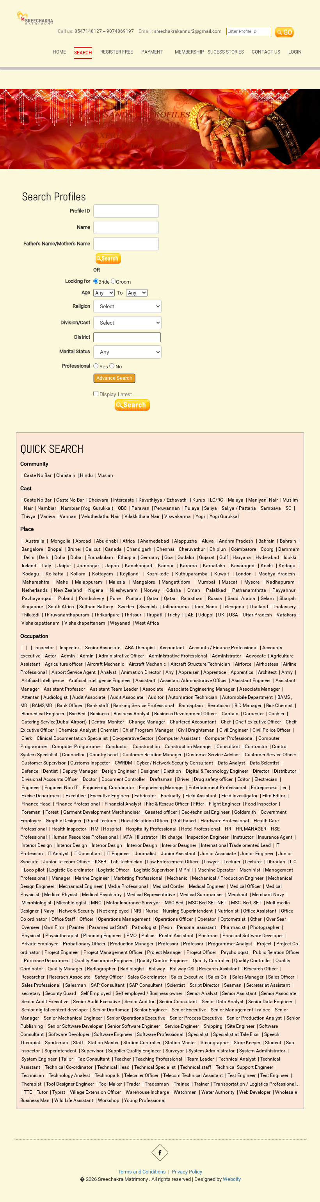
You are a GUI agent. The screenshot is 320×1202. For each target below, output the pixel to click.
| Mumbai (203, 582)
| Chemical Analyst (75, 730)
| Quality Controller (209, 960)
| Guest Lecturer (99, 820)
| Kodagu (284, 565)
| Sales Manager (246, 977)
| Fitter (197, 804)
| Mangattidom (174, 582)
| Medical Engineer (205, 886)
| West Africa (145, 623)
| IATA (125, 837)
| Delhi (27, 557)
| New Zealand (65, 590)
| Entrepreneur (262, 787)
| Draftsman (159, 779)
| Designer (148, 771)
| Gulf (222, 557)
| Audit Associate (87, 697)
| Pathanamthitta (247, 590)
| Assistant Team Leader (112, 689)
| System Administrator (210, 1051)
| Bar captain (189, 705)
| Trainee (179, 1084)
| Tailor (65, 1059)
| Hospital (110, 829)
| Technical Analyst (235, 1059)
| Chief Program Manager (146, 730)
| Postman (206, 935)
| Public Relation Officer (274, 952)
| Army (285, 672)
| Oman (191, 590)
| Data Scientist (262, 763)
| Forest (50, 812)
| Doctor (88, 779)
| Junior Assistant (176, 853)
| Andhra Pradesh (234, 541)
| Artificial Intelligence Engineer (98, 680)
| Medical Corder (167, 886)
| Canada (111, 549)
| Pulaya (190, 508)
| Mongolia (58, 541)
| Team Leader (198, 1059)
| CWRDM (121, 763)
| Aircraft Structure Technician (198, 664)
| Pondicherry (89, 598)
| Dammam (287, 549)
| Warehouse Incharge (145, 1092)
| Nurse (150, 911)
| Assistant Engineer (249, 680)
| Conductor (115, 746)
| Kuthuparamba (189, 574)
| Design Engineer (117, 771)
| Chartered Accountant (191, 722)
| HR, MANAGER (249, 829)
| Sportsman (54, 1042)
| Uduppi (204, 615)
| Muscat (227, 582)
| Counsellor (72, 754)
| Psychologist (232, 952)
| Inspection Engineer (205, 837)
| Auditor (154, 697)
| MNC (94, 903)
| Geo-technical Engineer (203, 812)
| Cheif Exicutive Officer (256, 722)
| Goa (167, 557)
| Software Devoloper (67, 1034)
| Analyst (106, 672)
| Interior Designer (177, 845)
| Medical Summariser (199, 894)
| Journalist (143, 853)
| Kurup (197, 500)
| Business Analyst (129, 713)
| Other (254, 919)
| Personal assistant (194, 927)
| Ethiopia (124, 557)
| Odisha (171, 590)
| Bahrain (265, 541)
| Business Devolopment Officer (184, 713)
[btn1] (108, 258)
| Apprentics (240, 672)
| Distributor (283, 771)
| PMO (130, 935)
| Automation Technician (191, 697)
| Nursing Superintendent (186, 911)
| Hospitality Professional (149, 829)
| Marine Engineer (90, 878)
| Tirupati (152, 615)
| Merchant (235, 894)
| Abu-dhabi (104, 541)
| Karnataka (212, 565)
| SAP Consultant (105, 985)
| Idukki (288, 557)
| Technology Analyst (67, 1075)
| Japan (110, 565)
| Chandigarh (137, 549)
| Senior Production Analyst (252, 1018)
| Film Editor (272, 795)
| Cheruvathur (190, 549)
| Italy (44, 565)
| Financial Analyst (121, 804)
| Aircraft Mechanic (104, 664)
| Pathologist (142, 927)
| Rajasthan (190, 598)
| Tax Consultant (92, 1059)
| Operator (205, 919)
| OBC (120, 508)
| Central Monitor (106, 722)
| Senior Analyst (200, 993)
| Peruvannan (165, 508)
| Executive (73, 795)
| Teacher (121, 1059)
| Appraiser (187, 672)
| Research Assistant (217, 969)
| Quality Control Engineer (160, 960)
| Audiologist (54, 697)
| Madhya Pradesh (274, 574)
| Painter (75, 927)
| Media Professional (126, 886)
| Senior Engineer (149, 1010)
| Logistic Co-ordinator (69, 870)
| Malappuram (86, 582)
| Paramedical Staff (106, 927)
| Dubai (75, 557)
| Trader (131, 1084)
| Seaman (231, 985)
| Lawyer (210, 861)
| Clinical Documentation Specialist (70, 738)
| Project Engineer (60, 952)
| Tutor (40, 1092)
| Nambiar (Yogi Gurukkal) (85, 508)
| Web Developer (253, 1092)
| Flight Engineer (222, 804)
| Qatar (150, 598)
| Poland (63, 598)
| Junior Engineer (255, 853)
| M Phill (184, 870)
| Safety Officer (107, 977)
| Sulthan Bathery (94, 606)
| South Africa (59, 606)
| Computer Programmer (74, 746)
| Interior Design (70, 845)
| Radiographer (100, 969)
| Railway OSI (180, 969)
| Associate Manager (258, 689)
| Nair (26, 508)
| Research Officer (259, 969)
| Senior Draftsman (109, 1010)
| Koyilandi (127, 574)
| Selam (265, 598)
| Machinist (248, 870)
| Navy (47, 911)
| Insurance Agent (273, 837)
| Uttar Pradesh (255, 615)
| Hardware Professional (223, 820)
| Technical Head (112, 1067)
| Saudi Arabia (239, 598)
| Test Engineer (240, 1075)
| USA (232, 615)
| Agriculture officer (61, 664)
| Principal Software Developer (251, 935)
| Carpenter (252, 713)
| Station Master (102, 1042)
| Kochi (264, 565)
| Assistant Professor (62, 689)
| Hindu (84, 475)
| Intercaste (122, 500)
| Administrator (224, 656)
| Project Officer (199, 952)
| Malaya (234, 500)
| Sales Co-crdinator (145, 977)
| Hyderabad (265, 557)
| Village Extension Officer (93, 1092)
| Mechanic (175, 878)
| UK (219, 615)
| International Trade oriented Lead (234, 845)
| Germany (148, 557)
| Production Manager (130, 944)
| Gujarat (205, 557)
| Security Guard (59, 993)
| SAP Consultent (144, 985)
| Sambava (269, 508)
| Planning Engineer (101, 935)
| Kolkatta (52, 574)
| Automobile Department (246, 697)
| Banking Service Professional (142, 705)
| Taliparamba (173, 606)
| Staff (76, 1042)
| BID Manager (246, 705)
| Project (262, 944)
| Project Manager (163, 952)
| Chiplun (216, 549)
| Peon (165, 927)
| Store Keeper (245, 1042)
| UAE (187, 615)
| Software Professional (158, 1034)
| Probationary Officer (82, 944)
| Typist (57, 1092)
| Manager (59, 878)
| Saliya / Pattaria (237, 508)
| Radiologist (130, 969)
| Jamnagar (86, 565)
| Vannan (66, 516)
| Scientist (174, 985)
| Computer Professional (227, 738)
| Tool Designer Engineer (68, 1084)
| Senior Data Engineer (268, 1001)
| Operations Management (122, 919)
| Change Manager (145, 722)
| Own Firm (52, 927)
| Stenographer (213, 1042)
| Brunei (72, 549)
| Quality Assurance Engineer (101, 960)
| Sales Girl (216, 977)
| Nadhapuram (278, 582)
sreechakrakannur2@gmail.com (188, 31)
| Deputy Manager (78, 771)
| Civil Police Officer (269, 730)
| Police (146, 935)
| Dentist (48, 771)
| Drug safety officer (211, 779)
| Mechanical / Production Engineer (225, 878)
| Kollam (75, 574)
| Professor (166, 944)
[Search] (284, 31)
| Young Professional (143, 1100)
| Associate (151, 689)
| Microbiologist (69, 903)
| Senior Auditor (138, 1001)
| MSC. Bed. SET (244, 903)
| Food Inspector (259, 804)
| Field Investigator (238, 795)
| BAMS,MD (40, 705)
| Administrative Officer (119, 656)
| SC (287, 508)
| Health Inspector (67, 829)
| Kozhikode (155, 574)
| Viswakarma (176, 516)
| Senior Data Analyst (221, 1001)
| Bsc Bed (75, 713)
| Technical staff (194, 1067)
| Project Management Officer (111, 952)
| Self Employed (94, 993)
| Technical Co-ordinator (66, 1067)
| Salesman (74, 985)
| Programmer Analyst (228, 944)
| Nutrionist (226, 911)
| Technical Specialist (153, 1067)
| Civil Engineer (232, 730)
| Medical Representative (149, 894)
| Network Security (74, 911)
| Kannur (164, 565)
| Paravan (138, 508)
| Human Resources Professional (83, 837)
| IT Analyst (56, 853)
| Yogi (198, 516)
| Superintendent (58, 1051)
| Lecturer (230, 861)
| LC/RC (214, 500)
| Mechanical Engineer (79, 886)
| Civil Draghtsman (194, 730)
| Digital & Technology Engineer (215, 771)
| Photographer (263, 927)
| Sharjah (286, 598)
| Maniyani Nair (261, 500)
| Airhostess (265, 664)
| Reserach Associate (68, 977)
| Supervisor (90, 1051)
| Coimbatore (241, 549)
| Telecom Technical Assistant (191, 1075)
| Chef (224, 722)
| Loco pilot (32, 870)
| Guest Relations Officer (143, 820)
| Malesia (115, 582)
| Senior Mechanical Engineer (71, 1018)
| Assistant (143, 680)
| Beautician (217, 705)
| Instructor (241, 837)
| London (241, 574)
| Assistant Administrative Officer (191, 680)
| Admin (66, 656)
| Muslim (103, 475)
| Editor (242, 779)
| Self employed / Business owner (147, 993)
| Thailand (256, 606)
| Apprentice (213, 672)
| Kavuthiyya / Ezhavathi (161, 500)
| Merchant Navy (266, 894)
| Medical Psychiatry (100, 894)
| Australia (32, 541)
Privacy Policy (187, 1172)
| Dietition (170, 771)
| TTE (26, 1092)
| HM (92, 829)
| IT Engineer (116, 853)
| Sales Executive (185, 977)
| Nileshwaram (121, 590)
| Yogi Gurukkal (222, 516)
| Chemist (107, 730)
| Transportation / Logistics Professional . (254, 1084)
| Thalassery (282, 606)
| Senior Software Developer (73, 1026)
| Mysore (249, 582)
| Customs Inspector (89, 763)
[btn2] (132, 404)
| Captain (228, 713)
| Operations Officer (172, 919)
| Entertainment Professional (215, 787)
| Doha (58, 557)
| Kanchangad (136, 565)
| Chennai (163, 549)
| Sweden (124, 606)
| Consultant (226, 746)
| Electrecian (264, 779)
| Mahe (60, 582)
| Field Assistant (199, 795)
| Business (98, 713)
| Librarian (274, 861)
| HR (226, 829)
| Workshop (106, 1100)
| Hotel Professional (199, 829)
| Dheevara (96, 500)
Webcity (232, 1179)
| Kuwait (219, 574)
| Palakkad (214, 590)
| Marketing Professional (136, 878)
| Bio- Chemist (278, 705)
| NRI (135, 911)
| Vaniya (46, 516)
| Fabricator (143, 795)
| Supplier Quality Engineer (133, 1051)
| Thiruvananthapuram (65, 615)
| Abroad (81, 541)
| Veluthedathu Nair (99, 516)
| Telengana (231, 606)
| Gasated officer (159, 812)
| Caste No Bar (36, 475)
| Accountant (170, 647)
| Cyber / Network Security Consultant (173, 763)
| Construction (144, 746)
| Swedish (147, 606)
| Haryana (240, 557)
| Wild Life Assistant (72, 1100)
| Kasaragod (240, 565)
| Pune (112, 598)
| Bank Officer (67, 705)
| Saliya (209, 508)
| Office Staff (61, 919)
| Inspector (42, 647)
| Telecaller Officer (139, 1075)
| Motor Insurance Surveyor (131, 903)
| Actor (48, 656)
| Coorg (265, 549)
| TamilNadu (203, 606)
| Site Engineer (240, 1026)
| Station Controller (140, 1042)
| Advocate (254, 656)
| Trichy (172, 615)
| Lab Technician (124, 861)
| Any (168, 672)
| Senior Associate (100, 647)
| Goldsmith (243, 812)
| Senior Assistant (237, 993)
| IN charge (170, 837)
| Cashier (274, 713)
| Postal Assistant (174, 935)
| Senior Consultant (176, 1001)
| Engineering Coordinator (106, 787)
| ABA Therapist (138, 647)
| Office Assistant (258, 911)
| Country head (102, 754)
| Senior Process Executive (194, 1018)
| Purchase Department (45, 960)
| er (282, 787)
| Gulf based (183, 820)
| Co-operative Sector (131, 738)
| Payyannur (281, 590)
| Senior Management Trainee (238, 1010)
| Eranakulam (98, 557)
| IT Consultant (86, 853)
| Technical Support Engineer (242, 1067)
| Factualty (169, 795)
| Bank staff (96, 705)
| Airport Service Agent (72, 672)
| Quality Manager (63, 969)
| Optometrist (231, 919)
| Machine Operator (214, 870)
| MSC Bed (172, 903)
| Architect (265, 672)
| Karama (186, 565)
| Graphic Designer (62, 820)
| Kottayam (100, 574)
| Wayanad (118, 623)
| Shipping (211, 1026)
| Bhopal (53, 549)
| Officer (84, 919)
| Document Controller (121, 779)
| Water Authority (216, 1092)
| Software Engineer (111, 1034)
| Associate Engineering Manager (199, 689)
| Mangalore (141, 582)
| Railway (155, 969)
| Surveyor (173, 1051)
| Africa (127, 541)
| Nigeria (93, 590)
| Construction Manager (186, 746)
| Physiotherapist (60, 935)
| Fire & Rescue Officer (166, 804)
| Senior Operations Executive (134, 1018)
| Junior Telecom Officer (64, 861)
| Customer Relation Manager (150, 754)
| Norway (149, 590)
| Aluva (206, 541)
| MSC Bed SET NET (205, 903)
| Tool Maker (108, 1084)
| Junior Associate (216, 853)
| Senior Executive (187, 1010)
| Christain (64, 475)
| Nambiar (45, 508)
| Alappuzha (183, 541)
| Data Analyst (229, 763)
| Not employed (112, 911)
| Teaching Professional (157, 1059)
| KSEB (98, 861)
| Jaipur (62, 565)
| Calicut (91, 549)
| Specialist (197, 1034)
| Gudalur (184, 557)
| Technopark (105, 1075)
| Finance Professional (76, 804)
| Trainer (199, 1084)
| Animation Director (139, 672)
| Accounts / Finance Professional (221, 647)
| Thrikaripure (105, 615)
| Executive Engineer (108, 795)
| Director (259, 771)
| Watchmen (183, 1092)
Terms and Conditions (142, 1172)
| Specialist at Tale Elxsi (235, 1034)
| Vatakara (284, 615)
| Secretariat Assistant (266, 985)
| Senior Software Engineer (132, 1026)
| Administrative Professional (176, 656)
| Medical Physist (59, 894)
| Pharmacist (231, 927)
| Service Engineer (180, 1026)
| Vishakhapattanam (83, 623)
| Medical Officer (243, 886)
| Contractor (254, 746)
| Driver (181, 779)
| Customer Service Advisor (211, 754)
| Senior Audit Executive (94, 1001)
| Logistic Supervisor (152, 870)
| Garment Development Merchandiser (100, 812)
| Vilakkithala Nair (140, 516)
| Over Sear (274, 919)
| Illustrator (145, 837)
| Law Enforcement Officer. (171, 861)
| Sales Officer (279, 977)
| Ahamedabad (153, 541)
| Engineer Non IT (59, 787)
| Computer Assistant (177, 738)
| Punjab (131, 598)
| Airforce (241, 664)
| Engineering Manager (159, 787)
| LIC (291, 861)
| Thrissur (131, 615)
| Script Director (202, 985)
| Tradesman (155, 1084)
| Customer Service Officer (268, 754)
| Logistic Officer (111, 870)
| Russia (213, 598)
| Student (271, 1042)
